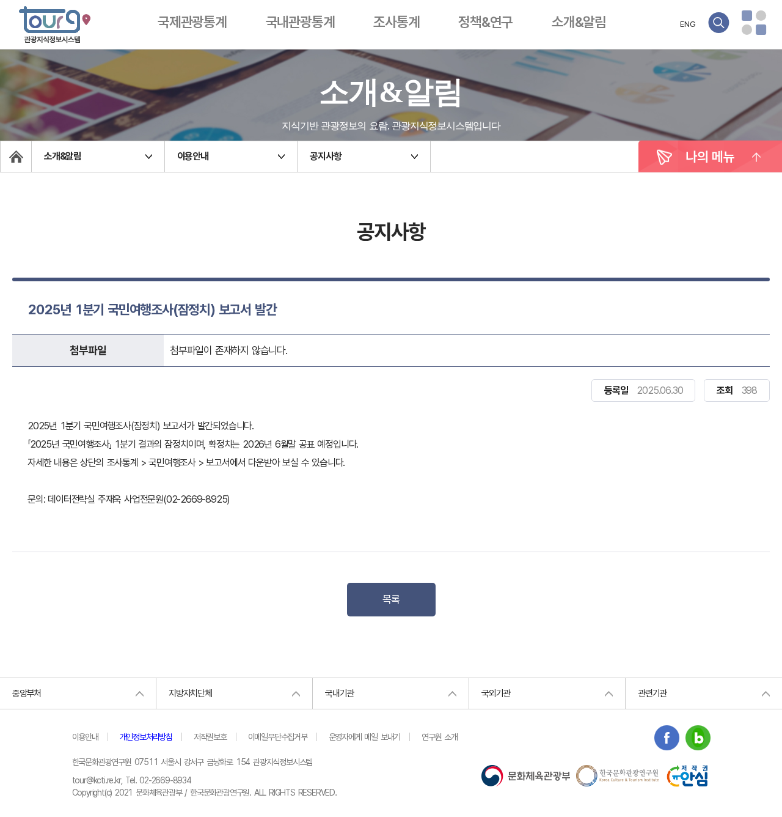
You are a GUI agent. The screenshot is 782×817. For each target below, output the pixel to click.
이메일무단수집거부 (277, 737)
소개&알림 (579, 22)
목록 (391, 599)
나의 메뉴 (710, 157)
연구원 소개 (440, 737)
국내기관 (339, 693)
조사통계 (396, 22)
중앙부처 (26, 693)
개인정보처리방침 (146, 737)
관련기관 (652, 693)
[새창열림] (666, 739)
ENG (688, 24)
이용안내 (192, 156)
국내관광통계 (300, 22)
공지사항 (325, 156)
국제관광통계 (192, 22)
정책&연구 (485, 22)
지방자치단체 (190, 693)
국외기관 (495, 693)
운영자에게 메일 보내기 (365, 737)
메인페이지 (16, 156)
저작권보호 (210, 737)
